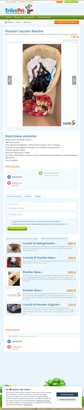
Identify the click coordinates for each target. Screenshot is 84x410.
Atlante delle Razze (43, 17)
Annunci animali (10, 2)
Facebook (53, 408)
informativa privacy (31, 221)
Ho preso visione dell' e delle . (36, 221)
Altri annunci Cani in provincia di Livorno (54, 238)
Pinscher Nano (32, 272)
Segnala (37, 196)
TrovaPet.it (75, 408)
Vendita (8, 17)
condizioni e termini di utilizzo (51, 221)
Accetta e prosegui (67, 394)
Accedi (59, 1)
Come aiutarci (41, 408)
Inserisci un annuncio (26, 2)
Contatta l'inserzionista (13, 196)
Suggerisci (28, 196)
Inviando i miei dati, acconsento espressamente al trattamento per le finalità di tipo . (40, 224)
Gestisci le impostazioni (67, 399)
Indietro (10, 80)
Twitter (61, 408)
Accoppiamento (28, 17)
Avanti (74, 80)
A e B (65, 224)
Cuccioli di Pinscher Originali (41, 304)
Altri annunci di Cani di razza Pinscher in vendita (22, 238)
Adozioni (17, 17)
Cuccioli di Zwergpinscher (39, 243)
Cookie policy (28, 404)
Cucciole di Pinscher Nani (39, 257)
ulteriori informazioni (43, 400)
